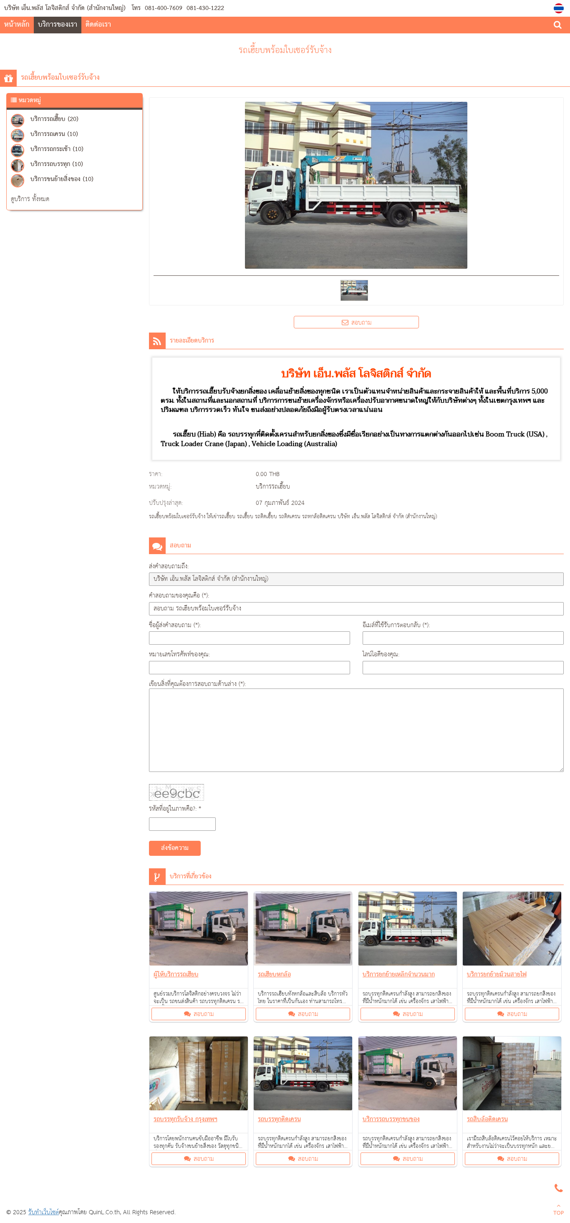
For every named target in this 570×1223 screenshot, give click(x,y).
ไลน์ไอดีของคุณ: (381, 654)
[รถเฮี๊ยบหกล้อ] (303, 930)
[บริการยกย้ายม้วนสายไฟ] (512, 930)
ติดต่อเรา (98, 25)
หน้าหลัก (17, 25)
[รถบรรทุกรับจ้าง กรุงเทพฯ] (198, 1075)
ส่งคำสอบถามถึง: (169, 566)
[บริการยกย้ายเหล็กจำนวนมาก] (407, 930)
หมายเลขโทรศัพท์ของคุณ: (179, 654)
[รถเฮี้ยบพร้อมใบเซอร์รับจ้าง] (560, 8)
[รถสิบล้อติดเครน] (512, 1075)
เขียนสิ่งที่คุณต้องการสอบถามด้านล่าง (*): (197, 684)
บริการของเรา (57, 25)
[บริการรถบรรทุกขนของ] (407, 1075)
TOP (558, 1213)
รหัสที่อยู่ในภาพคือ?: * (175, 808)
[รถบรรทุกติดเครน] (303, 1075)
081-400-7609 (163, 8)
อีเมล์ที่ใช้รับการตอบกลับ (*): (396, 625)
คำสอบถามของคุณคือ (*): (179, 595)
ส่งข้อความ (175, 848)
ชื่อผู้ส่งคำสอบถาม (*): (175, 625)
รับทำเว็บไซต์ (43, 1212)
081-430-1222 (204, 8)
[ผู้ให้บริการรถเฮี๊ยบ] (198, 930)
